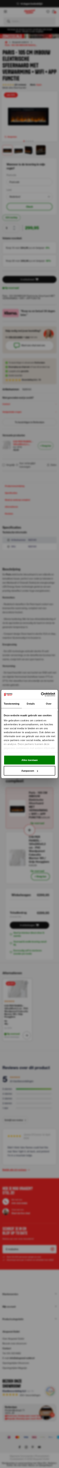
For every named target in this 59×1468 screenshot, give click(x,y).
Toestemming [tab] (11, 703)
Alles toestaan (29, 759)
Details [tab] (31, 703)
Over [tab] (48, 703)
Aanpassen (27, 770)
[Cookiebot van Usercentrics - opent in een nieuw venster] (41, 694)
